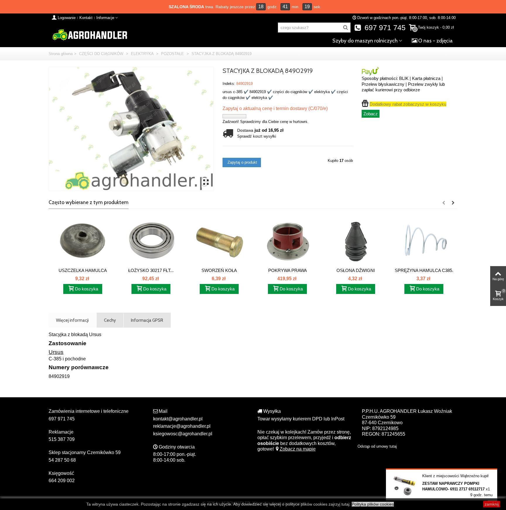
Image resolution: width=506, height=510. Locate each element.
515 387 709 (62, 439)
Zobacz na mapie (298, 448)
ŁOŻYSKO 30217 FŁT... (151, 270)
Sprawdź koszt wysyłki (256, 136)
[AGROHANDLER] (90, 34)
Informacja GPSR (147, 320)
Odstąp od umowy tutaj (377, 446)
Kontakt (86, 18)
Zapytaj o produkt (241, 162)
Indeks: (229, 83)
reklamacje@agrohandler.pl (182, 426)
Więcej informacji (72, 320)
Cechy (110, 320)
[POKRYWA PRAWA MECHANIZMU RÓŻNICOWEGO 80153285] (287, 241)
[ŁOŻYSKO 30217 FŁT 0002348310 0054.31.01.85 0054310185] (151, 241)
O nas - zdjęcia (435, 40)
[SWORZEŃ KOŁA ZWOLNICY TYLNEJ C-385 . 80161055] (219, 241)
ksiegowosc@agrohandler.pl (182, 433)
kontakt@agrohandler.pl (178, 418)
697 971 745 (384, 28)
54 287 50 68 (62, 460)
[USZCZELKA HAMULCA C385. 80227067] (83, 241)
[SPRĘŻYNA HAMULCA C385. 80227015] (424, 241)
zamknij (492, 504)
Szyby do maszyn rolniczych (365, 40)
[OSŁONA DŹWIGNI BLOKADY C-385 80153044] (355, 241)
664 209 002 (62, 480)
